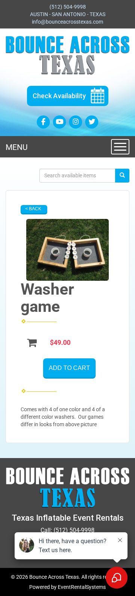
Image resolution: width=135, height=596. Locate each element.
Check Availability (59, 96)
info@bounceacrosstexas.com (67, 22)
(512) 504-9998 (68, 7)
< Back (33, 208)
